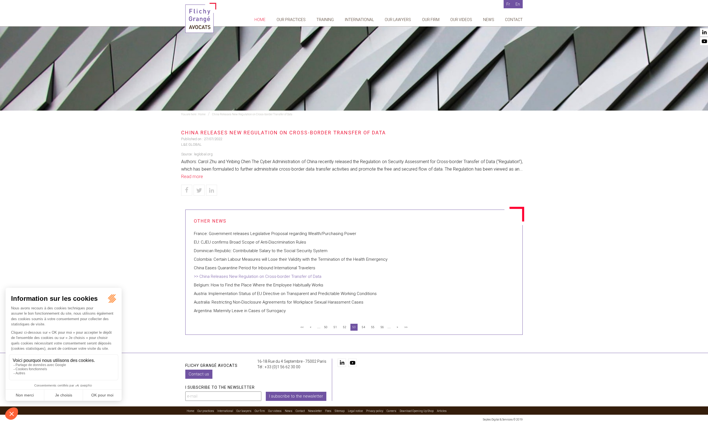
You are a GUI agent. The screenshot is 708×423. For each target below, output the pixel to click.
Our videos (461, 19)
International (359, 19)
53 (354, 327)
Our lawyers (398, 19)
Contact (514, 19)
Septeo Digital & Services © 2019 (503, 419)
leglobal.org (203, 154)
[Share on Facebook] (186, 190)
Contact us (199, 374)
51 (335, 327)
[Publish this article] (199, 190)
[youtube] (352, 363)
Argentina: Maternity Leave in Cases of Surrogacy (240, 310)
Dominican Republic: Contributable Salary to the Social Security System (260, 250)
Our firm (430, 19)
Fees (328, 410)
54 (363, 327)
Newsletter (315, 410)
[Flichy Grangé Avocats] (200, 17)
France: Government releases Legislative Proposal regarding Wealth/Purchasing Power (275, 233)
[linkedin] (342, 363)
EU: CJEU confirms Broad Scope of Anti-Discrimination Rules (250, 242)
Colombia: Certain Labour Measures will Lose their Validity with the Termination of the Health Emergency (290, 259)
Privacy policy (374, 410)
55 (372, 327)
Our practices (291, 19)
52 (344, 327)
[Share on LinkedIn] (211, 190)
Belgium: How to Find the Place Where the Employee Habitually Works (258, 285)
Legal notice (355, 410)
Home (260, 19)
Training (325, 19)
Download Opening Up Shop (417, 410)
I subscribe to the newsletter (296, 396)
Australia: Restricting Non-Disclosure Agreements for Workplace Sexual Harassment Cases (278, 302)
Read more (192, 176)
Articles (442, 410)
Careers (391, 410)
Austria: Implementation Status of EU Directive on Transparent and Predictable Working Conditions (285, 293)
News (488, 19)
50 (325, 327)
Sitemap (340, 410)
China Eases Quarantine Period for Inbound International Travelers (254, 267)
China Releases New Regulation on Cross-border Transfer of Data (252, 114)
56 (382, 327)
